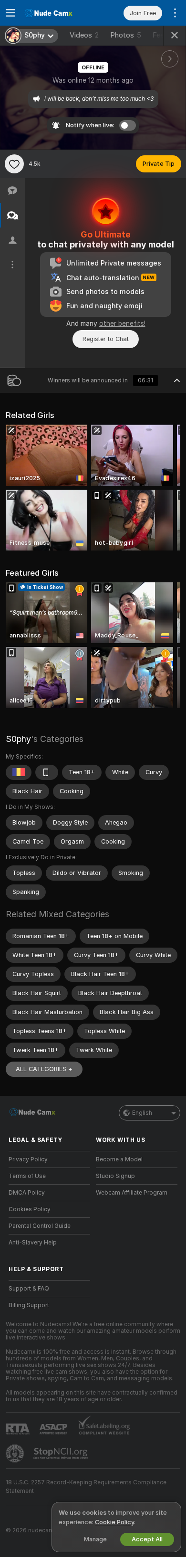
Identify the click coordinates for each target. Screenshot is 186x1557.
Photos (125, 35)
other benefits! (122, 323)
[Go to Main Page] (57, 13)
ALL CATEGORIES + (44, 1069)
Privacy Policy (28, 1159)
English (142, 1113)
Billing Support (29, 1305)
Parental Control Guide (40, 1226)
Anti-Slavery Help (33, 1242)
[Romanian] (18, 772)
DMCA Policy (27, 1192)
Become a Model (119, 1159)
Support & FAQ (29, 1288)
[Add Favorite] (14, 163)
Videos (84, 35)
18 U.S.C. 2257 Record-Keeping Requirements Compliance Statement (86, 1486)
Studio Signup (115, 1176)
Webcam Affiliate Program (131, 1192)
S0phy (18, 739)
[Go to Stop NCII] (61, 1453)
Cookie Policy (114, 1522)
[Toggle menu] (10, 13)
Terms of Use (27, 1176)
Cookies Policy (30, 1209)
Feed (160, 35)
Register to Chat (106, 338)
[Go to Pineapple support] (16, 1453)
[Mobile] (46, 772)
